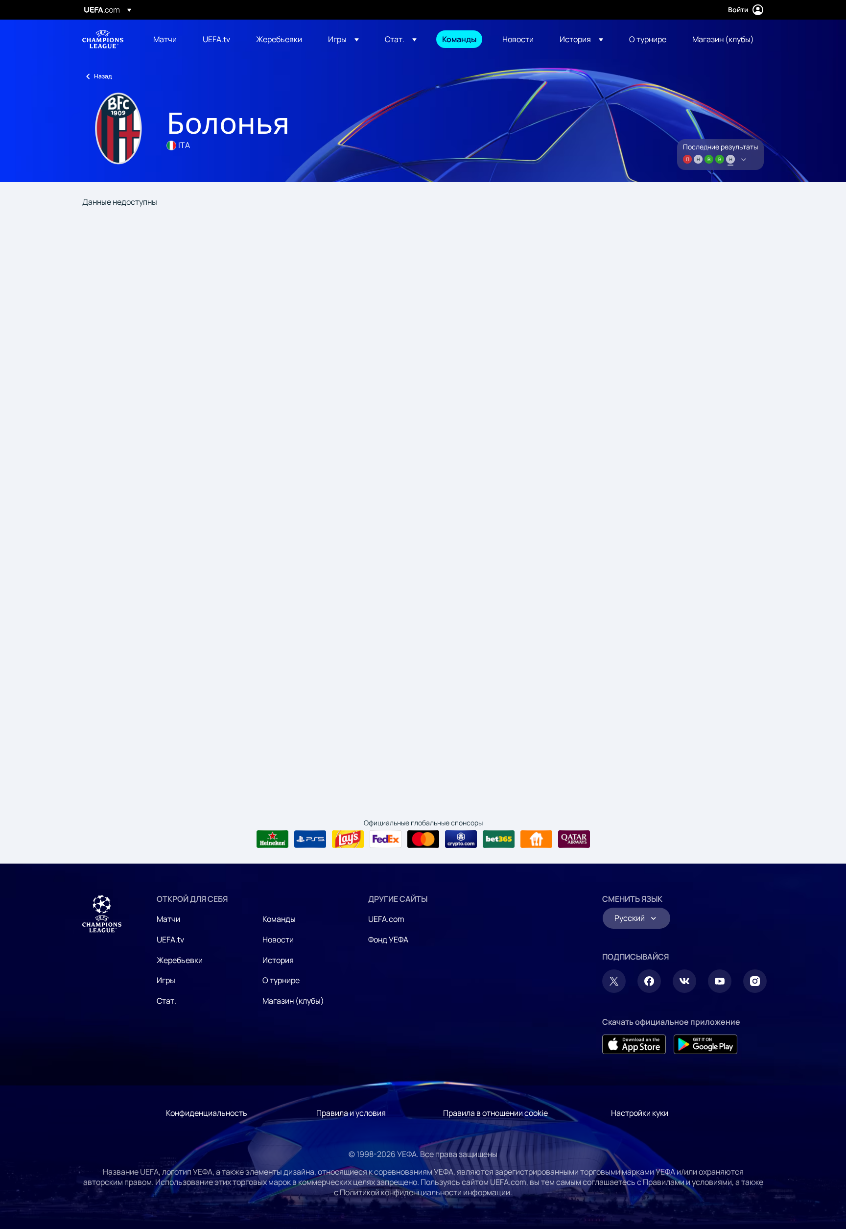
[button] (343, 39)
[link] (165, 39)
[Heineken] (272, 839)
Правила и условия (351, 1113)
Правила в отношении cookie (495, 1113)
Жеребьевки (180, 960)
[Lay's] (348, 839)
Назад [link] (103, 76)
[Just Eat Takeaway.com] (536, 839)
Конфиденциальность (206, 1113)
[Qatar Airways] (574, 839)
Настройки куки (639, 1113)
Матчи (168, 919)
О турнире (281, 980)
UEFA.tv (170, 939)
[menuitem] (166, 39)
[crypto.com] (461, 839)
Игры (166, 980)
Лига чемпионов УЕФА (102, 39)
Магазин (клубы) (293, 1000)
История (278, 960)
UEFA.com (386, 919)
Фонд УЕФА (388, 939)
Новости (278, 939)
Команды (279, 919)
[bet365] (499, 839)
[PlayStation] (310, 839)
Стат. (166, 1000)
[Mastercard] (423, 839)
